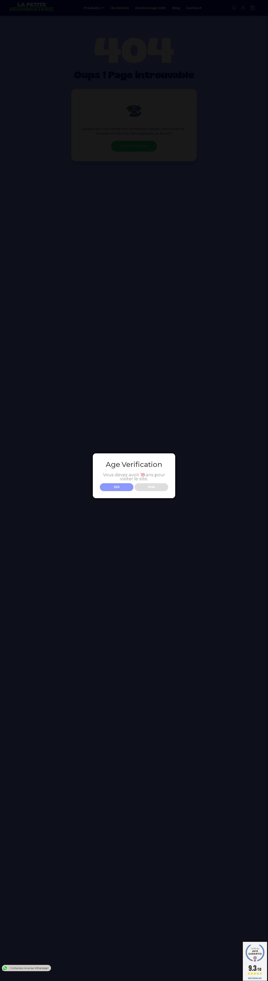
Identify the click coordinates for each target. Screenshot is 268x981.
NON (151, 487)
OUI (116, 487)
